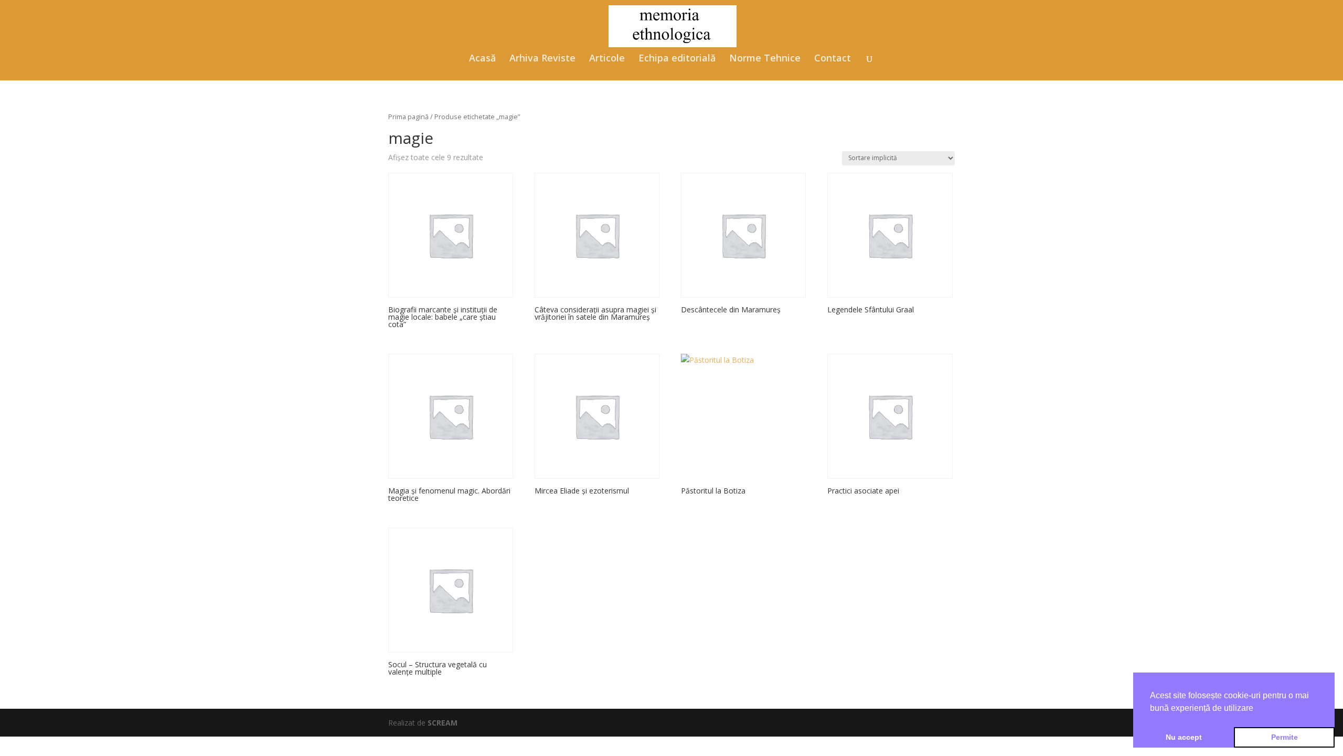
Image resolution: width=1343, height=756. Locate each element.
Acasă (482, 59)
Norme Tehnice (765, 59)
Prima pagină (408, 116)
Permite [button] (1284, 737)
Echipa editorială (677, 59)
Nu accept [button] (1184, 737)
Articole (607, 59)
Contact (832, 59)
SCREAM (442, 723)
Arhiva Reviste (542, 59)
